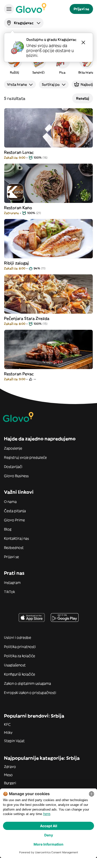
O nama (10, 501)
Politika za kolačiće (19, 656)
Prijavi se (11, 557)
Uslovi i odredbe (17, 637)
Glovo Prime (14, 520)
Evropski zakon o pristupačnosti (30, 692)
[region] (48, 63)
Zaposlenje (13, 448)
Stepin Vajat (14, 741)
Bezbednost (14, 547)
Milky (8, 732)
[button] (14, 63)
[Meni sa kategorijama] (9, 9)
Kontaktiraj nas (16, 538)
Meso (8, 775)
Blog (7, 529)
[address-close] (83, 42)
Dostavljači (13, 466)
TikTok (9, 592)
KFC (7, 724)
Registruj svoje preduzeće (25, 457)
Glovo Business (16, 476)
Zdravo (10, 766)
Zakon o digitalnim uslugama (27, 683)
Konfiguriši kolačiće (19, 674)
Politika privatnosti (20, 646)
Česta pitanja (15, 511)
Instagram (12, 582)
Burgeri (10, 783)
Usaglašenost (15, 665)
